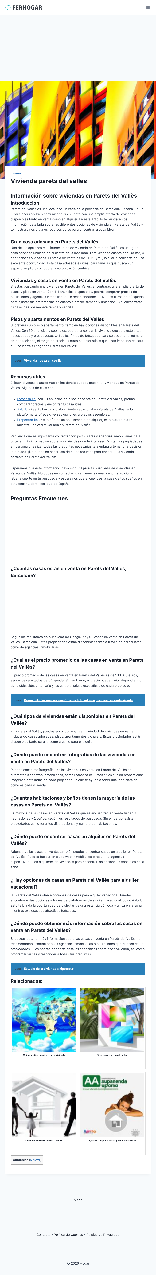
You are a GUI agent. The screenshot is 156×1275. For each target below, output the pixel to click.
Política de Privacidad (102, 1235)
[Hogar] (24, 7)
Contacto (43, 1235)
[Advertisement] (78, 43)
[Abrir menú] (147, 7)
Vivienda (17, 173)
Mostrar (35, 1160)
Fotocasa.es (26, 399)
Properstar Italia (29, 420)
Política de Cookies (68, 1235)
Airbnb (22, 409)
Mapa (78, 1200)
